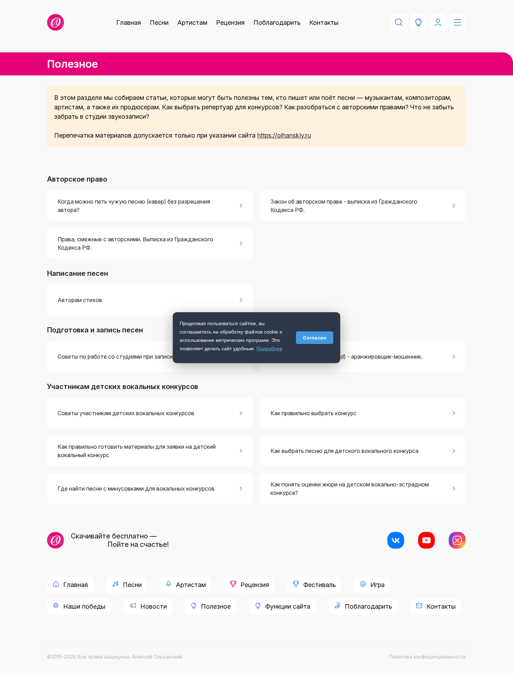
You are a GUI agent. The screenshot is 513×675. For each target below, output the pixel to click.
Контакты (324, 22)
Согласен (314, 337)
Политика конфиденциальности (427, 657)
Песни (159, 22)
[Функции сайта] (418, 22)
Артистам (192, 22)
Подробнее (269, 348)
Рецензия (230, 22)
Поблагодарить (276, 22)
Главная (128, 22)
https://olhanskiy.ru (284, 135)
